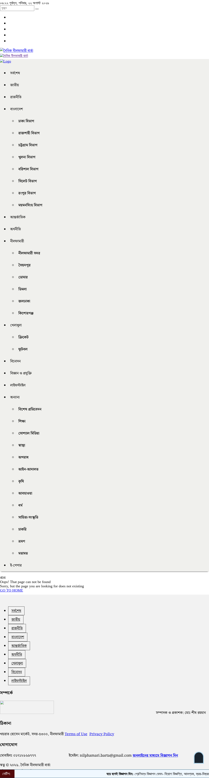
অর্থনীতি (15, 229)
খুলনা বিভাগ (26, 157)
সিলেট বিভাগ (27, 181)
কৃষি (21, 481)
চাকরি (22, 529)
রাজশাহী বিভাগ (29, 133)
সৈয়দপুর (24, 265)
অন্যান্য (15, 397)
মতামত (23, 553)
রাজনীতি (15, 97)
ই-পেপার (16, 565)
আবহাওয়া (25, 493)
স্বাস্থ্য (21, 445)
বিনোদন (15, 361)
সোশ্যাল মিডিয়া (28, 433)
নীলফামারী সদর (29, 253)
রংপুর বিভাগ (27, 193)
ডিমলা (22, 289)
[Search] (37, 9)
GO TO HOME (11, 590)
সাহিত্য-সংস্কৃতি (28, 517)
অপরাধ (23, 457)
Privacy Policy (101, 734)
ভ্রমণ (21, 541)
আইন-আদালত (28, 469)
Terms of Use (76, 734)
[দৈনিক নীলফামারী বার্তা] (16, 51)
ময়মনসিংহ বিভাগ (30, 205)
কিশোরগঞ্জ (25, 313)
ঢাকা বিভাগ (26, 121)
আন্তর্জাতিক (18, 217)
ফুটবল (23, 349)
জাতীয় (14, 85)
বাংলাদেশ (16, 109)
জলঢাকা (24, 301)
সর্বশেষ (15, 73)
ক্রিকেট (23, 337)
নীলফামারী (17, 241)
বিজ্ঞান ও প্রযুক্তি (21, 373)
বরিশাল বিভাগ (28, 169)
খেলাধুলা (16, 325)
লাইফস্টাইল (18, 385)
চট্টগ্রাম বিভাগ (27, 145)
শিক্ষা (22, 421)
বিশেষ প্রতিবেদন (29, 409)
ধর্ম (20, 505)
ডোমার (23, 277)
